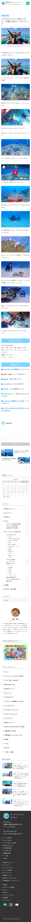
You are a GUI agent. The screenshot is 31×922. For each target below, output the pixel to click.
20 (19, 490)
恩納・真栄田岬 (12, 544)
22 (26, 490)
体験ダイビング (17, 563)
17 (8, 490)
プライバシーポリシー (9, 895)
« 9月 (3, 497)
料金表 (6, 739)
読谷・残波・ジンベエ (13, 546)
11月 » (8, 497)
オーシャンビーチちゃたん (17, 815)
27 (19, 492)
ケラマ (9, 553)
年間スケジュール (16, 509)
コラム (16, 521)
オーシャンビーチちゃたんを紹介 (14, 676)
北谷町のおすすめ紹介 (16, 528)
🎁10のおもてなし (10, 684)
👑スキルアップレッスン (12, 710)
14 (23, 488)
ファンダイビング (5, 15)
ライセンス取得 (7, 870)
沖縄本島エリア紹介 (10, 731)
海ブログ (7, 748)
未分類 (16, 585)
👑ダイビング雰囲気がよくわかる (14, 701)
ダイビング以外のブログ (16, 579)
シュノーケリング (12, 575)
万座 (9, 542)
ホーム (6, 672)
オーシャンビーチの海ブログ (16, 532)
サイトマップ (6, 900)
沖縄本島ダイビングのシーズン (13, 735)
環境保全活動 (6, 853)
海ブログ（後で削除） (16, 589)
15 (26, 488)
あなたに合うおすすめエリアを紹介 (15, 726)
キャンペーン (16, 513)
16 (4, 490)
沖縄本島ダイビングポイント (11, 880)
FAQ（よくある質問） (9, 887)
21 (23, 490)
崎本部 (9, 569)
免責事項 (5, 897)
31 (8, 494)
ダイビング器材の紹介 (16, 526)
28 (23, 492)
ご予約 (5, 858)
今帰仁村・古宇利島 (13, 540)
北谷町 (9, 548)
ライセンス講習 (17, 559)
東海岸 (9, 549)
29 (26, 492)
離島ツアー (10, 555)
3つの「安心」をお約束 (11, 680)
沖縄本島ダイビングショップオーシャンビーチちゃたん (13, 3)
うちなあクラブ (9, 697)
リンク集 (5, 856)
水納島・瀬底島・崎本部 (14, 538)
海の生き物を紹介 (16, 577)
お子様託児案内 (7, 848)
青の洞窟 (10, 567)
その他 (9, 557)
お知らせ (16, 517)
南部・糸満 (11, 551)
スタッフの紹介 (7, 840)
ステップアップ (16, 561)
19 (15, 490)
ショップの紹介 (7, 838)
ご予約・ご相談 (9, 752)
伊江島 (9, 537)
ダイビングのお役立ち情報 (16, 524)
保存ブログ (16, 581)
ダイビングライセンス (11, 714)
